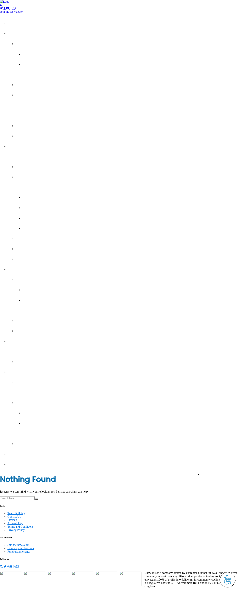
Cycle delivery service (32, 95)
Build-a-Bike (26, 249)
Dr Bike (22, 156)
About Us (16, 372)
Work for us (26, 331)
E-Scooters (25, 126)
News (14, 464)
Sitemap (12, 519)
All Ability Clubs (35, 54)
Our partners (26, 444)
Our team (24, 403)
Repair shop (26, 259)
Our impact (25, 392)
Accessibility (15, 523)
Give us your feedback (220, 474)
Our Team (31, 423)
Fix (12, 146)
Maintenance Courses (32, 177)
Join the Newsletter (11, 11)
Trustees (31, 413)
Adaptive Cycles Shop (32, 351)
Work (14, 269)
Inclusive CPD (34, 300)
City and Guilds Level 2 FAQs (44, 218)
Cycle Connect (27, 85)
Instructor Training (30, 280)
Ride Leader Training (31, 321)
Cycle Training (27, 105)
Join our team (27, 433)
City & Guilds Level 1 (39, 197)
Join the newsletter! (18, 544)
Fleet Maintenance (30, 167)
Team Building (19, 454)
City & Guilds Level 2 (39, 208)
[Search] (36, 499)
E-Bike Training (28, 115)
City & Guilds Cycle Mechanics (38, 187)
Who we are (26, 382)
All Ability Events (36, 64)
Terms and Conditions (20, 526)
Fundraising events (18, 551)
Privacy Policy (16, 530)
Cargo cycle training (31, 74)
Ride (13, 33)
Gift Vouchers (27, 362)
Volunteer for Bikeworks (34, 310)
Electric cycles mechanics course (40, 239)
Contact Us (14, 516)
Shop (13, 341)
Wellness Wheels (29, 136)
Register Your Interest (40, 228)
